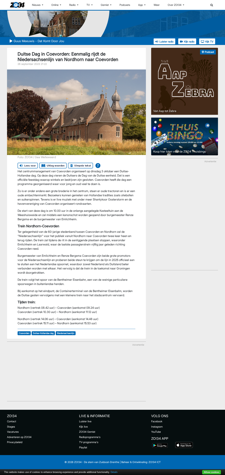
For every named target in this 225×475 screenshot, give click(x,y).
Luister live (85, 421)
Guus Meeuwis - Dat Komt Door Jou (39, 41)
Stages (11, 426)
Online (55, 4)
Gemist (105, 4)
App (140, 4)
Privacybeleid (14, 442)
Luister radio (166, 41)
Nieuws (36, 4)
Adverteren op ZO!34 (19, 437)
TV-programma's (88, 442)
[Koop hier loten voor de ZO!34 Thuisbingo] (184, 136)
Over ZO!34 (175, 4)
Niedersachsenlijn (65, 333)
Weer (157, 4)
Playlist (83, 447)
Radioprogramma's (89, 437)
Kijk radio (189, 41)
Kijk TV (209, 41)
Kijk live (83, 426)
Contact (11, 421)
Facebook (156, 421)
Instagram (157, 426)
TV (88, 4)
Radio (72, 4)
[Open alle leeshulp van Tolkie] (97, 165)
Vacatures (13, 431)
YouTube (156, 431)
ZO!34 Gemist (87, 431)
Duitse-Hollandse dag (43, 333)
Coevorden (24, 333)
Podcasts (125, 4)
